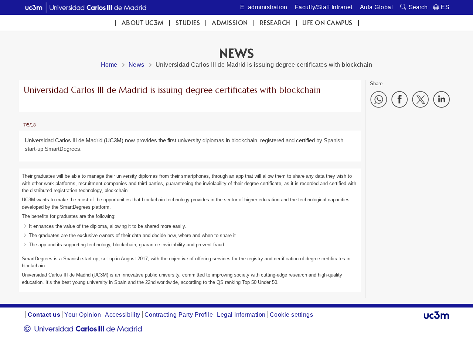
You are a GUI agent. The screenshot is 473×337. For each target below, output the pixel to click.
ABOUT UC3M (143, 22)
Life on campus (327, 22)
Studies (188, 22)
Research (275, 22)
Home (109, 65)
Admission (230, 22)
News (136, 65)
